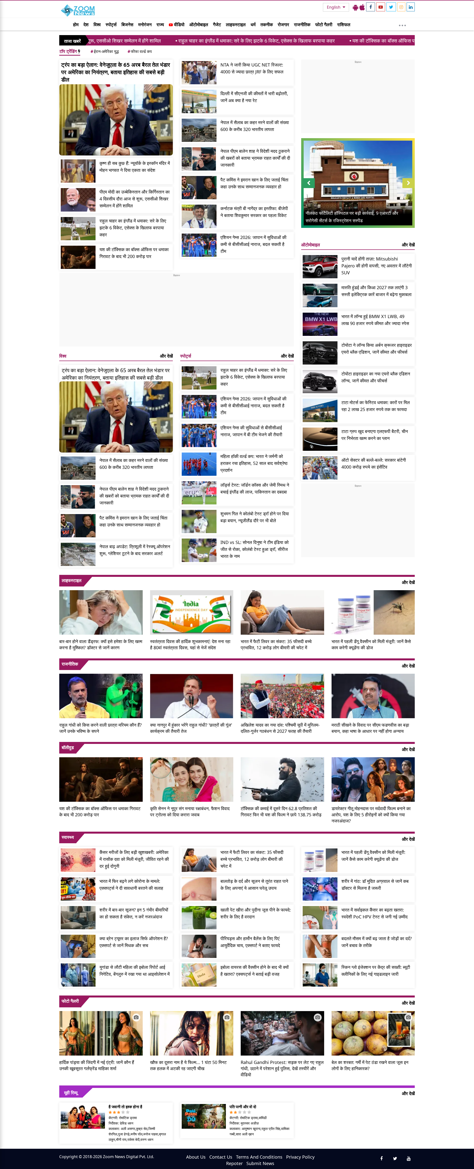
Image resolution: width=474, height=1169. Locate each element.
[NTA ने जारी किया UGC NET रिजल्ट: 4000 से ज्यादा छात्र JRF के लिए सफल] (199, 72)
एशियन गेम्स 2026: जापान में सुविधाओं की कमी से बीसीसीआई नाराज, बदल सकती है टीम (253, 244)
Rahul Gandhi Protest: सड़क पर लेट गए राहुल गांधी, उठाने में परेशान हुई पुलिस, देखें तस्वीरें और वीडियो (282, 1068)
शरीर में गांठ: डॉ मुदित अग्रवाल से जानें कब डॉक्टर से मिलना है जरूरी (375, 884)
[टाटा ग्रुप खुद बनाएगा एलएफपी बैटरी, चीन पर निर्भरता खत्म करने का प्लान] (320, 439)
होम (76, 24)
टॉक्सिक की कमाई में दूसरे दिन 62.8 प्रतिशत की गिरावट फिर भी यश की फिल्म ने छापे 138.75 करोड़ (281, 811)
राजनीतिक (302, 24)
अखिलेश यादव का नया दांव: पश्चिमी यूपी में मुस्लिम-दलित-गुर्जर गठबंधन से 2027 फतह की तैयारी (280, 728)
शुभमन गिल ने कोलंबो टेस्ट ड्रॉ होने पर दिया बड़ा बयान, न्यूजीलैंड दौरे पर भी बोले (254, 517)
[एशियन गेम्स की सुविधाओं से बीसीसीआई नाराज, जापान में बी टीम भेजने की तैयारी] (199, 435)
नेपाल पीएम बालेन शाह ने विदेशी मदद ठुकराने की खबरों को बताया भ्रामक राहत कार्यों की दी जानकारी (255, 158)
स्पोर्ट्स (111, 24)
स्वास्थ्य (68, 837)
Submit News (260, 1163)
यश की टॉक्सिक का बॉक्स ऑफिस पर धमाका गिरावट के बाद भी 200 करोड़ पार (346, 40)
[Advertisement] (176, 311)
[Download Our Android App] (355, 7)
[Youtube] (380, 6)
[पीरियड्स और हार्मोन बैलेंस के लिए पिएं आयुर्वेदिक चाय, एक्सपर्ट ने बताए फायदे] (199, 946)
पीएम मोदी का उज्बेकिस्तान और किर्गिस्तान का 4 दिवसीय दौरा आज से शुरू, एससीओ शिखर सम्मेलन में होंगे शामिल (134, 199)
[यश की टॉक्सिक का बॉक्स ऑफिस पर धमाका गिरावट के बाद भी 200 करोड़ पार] (78, 257)
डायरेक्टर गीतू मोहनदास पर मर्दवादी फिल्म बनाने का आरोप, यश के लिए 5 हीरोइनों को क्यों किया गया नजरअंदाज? (371, 814)
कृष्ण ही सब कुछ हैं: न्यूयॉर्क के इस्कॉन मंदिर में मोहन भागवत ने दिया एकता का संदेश (134, 166)
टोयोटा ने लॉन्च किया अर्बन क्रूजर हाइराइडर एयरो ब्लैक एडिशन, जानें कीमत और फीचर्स (376, 348)
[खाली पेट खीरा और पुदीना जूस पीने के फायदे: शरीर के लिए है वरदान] (199, 917)
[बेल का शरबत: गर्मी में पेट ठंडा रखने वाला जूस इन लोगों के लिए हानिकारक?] (373, 1033)
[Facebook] (370, 6)
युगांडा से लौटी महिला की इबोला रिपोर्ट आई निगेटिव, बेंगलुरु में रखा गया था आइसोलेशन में (134, 970)
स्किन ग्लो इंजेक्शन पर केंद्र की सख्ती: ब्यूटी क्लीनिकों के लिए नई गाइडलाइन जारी (375, 970)
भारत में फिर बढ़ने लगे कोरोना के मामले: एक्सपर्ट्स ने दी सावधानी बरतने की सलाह (131, 884)
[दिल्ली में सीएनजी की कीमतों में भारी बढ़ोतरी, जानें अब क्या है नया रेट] (199, 101)
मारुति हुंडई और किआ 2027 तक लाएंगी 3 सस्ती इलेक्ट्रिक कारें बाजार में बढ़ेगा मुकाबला (376, 290)
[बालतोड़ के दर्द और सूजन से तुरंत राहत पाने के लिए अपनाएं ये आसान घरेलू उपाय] (199, 889)
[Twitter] (391, 6)
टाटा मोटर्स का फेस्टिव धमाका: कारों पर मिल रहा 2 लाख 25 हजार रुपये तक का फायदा (375, 405)
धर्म (253, 24)
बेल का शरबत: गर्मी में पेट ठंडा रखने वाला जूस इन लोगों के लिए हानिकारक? (370, 1065)
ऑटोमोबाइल (198, 24)
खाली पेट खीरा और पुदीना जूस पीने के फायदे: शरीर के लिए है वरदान (255, 913)
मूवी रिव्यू (71, 1093)
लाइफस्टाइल (236, 24)
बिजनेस (127, 24)
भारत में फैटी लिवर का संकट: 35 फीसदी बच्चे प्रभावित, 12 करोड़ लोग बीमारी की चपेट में (276, 644)
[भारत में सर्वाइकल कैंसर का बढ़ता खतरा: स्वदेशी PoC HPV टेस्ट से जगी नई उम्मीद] (320, 917)
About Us (196, 1157)
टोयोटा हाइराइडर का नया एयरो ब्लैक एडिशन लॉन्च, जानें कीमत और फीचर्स (375, 377)
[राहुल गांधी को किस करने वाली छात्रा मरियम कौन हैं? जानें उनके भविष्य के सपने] (101, 695)
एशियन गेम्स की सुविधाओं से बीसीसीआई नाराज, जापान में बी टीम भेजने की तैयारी (251, 431)
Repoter (234, 1163)
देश (86, 24)
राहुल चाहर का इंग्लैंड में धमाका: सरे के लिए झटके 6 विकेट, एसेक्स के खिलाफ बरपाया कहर (182, 40)
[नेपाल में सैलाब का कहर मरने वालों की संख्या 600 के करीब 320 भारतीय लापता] (199, 130)
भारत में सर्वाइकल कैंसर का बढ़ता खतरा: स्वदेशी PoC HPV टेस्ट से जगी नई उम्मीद (374, 913)
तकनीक (266, 24)
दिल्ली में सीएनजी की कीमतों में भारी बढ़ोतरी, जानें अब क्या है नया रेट (254, 96)
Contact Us (220, 1157)
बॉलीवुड (68, 747)
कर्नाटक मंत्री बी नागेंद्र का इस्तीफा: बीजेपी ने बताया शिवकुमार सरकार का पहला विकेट (254, 211)
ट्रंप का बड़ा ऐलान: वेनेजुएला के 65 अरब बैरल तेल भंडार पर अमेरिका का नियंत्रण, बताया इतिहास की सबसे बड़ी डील (115, 72)
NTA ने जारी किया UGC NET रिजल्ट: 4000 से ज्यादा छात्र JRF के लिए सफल (251, 68)
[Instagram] (401, 6)
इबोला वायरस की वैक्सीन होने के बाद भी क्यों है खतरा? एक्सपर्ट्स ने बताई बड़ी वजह (254, 970)
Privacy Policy (300, 1157)
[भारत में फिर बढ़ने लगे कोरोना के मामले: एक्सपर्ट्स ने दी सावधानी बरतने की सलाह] (78, 889)
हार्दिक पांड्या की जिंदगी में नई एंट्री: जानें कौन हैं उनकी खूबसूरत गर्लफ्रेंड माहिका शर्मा (96, 1065)
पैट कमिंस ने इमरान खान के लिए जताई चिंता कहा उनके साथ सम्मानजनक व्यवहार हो (254, 183)
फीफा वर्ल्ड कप (140, 51)
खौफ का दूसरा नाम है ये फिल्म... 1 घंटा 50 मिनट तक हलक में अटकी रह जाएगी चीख (188, 1065)
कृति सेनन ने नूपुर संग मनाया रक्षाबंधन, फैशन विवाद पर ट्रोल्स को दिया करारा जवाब (190, 811)
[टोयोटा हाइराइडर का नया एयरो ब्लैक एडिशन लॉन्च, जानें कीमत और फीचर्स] (320, 381)
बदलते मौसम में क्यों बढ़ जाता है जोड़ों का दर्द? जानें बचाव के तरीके (376, 941)
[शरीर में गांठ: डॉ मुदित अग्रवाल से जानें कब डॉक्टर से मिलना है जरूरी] (320, 889)
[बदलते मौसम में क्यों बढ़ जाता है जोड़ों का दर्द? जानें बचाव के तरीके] (320, 946)
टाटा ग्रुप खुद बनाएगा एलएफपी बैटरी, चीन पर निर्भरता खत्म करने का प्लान (374, 434)
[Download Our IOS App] (362, 7)
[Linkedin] (411, 6)
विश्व (97, 24)
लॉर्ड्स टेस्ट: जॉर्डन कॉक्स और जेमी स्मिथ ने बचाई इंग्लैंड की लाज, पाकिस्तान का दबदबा (254, 488)
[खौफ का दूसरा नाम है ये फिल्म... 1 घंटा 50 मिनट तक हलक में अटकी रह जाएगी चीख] (192, 1033)
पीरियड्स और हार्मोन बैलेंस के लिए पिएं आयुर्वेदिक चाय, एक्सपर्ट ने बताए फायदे (250, 941)
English (334, 7)
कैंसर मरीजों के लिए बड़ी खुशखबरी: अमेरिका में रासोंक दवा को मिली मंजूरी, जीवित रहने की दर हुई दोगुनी (134, 859)
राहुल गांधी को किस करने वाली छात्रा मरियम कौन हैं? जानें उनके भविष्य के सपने (100, 728)
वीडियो (178, 24)
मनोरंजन (145, 24)
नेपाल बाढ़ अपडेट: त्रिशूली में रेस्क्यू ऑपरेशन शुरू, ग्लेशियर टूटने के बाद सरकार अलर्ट (134, 549)
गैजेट (217, 24)
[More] (402, 24)
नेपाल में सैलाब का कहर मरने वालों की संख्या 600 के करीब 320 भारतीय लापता (254, 125)
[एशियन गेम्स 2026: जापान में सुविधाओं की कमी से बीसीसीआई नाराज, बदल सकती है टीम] (199, 245)
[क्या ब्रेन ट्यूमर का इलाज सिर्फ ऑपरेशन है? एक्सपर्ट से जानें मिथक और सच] (78, 946)
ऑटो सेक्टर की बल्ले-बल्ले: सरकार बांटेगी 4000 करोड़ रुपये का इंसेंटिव (373, 463)
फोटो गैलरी (323, 24)
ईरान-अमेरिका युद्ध (105, 51)
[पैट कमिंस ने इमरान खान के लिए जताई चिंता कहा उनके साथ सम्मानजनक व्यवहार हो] (199, 187)
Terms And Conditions (259, 1157)
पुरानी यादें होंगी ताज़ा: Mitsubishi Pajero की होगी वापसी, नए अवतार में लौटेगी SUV (376, 266)
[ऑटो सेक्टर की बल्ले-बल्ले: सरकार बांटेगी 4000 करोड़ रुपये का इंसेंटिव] (320, 467)
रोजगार (283, 24)
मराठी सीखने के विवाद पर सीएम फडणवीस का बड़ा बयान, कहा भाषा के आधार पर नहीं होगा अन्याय (370, 728)
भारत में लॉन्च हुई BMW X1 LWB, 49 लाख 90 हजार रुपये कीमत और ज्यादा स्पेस (375, 319)
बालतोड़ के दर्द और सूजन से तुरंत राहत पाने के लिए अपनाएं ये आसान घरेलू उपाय (254, 884)
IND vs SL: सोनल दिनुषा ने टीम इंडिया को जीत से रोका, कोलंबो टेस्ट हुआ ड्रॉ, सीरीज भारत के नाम (254, 549)
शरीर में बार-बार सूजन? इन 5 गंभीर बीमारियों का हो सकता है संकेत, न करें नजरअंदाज (133, 913)
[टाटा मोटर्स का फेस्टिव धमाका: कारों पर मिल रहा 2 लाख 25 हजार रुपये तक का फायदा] (320, 410)
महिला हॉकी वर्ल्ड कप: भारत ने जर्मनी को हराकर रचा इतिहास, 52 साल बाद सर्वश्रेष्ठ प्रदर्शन (254, 463)
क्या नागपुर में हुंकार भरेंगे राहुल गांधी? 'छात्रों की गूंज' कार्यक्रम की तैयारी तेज (191, 728)
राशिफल (343, 24)
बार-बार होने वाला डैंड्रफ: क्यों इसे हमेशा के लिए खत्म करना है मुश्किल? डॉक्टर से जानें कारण (100, 644)
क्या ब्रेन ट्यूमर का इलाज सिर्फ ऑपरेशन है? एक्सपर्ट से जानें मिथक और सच (133, 941)
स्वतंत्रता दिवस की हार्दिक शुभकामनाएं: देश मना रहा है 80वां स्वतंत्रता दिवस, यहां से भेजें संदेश (190, 644)
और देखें (166, 356)
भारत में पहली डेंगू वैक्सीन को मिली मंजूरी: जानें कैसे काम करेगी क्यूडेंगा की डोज (371, 644)
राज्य (160, 24)
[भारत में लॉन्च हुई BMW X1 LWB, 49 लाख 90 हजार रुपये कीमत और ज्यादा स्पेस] (320, 324)
